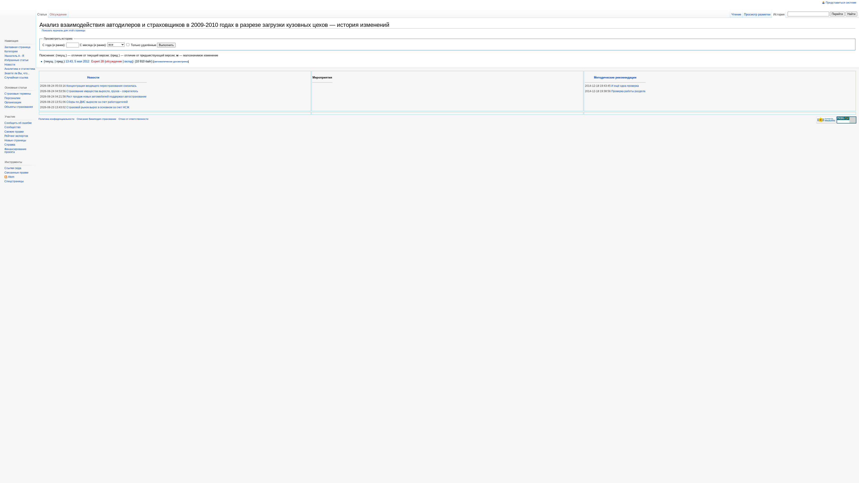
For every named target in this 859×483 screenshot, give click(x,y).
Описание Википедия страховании (96, 119)
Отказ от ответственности (133, 119)
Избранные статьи (16, 60)
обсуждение (114, 61)
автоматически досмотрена (171, 61)
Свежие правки (14, 131)
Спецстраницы (14, 181)
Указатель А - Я (14, 55)
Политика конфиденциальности (56, 119)
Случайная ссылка (16, 77)
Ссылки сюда (12, 168)
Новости (9, 64)
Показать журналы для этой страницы (63, 30)
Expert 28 (97, 61)
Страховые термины (17, 93)
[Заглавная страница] (19, 18)
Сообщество (12, 127)
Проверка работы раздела (628, 91)
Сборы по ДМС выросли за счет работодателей (97, 102)
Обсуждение (58, 14)
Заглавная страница (17, 47)
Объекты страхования (18, 106)
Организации (12, 102)
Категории (11, 51)
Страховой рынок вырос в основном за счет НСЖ (97, 107)
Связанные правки (16, 172)
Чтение (736, 14)
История (779, 14)
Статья (42, 14)
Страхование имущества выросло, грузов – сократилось (102, 91)
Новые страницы (15, 140)
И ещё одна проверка (625, 85)
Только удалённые (143, 45)
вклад (128, 61)
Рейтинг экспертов (16, 136)
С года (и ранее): (54, 45)
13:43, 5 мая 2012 (77, 61)
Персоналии (12, 98)
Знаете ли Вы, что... (17, 73)
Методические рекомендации (615, 77)
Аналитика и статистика (19, 68)
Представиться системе (841, 2)
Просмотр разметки (757, 14)
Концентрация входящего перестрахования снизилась (101, 85)
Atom (11, 176)
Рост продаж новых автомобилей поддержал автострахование (106, 96)
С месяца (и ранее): (93, 45)
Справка (9, 144)
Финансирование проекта (15, 151)
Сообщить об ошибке (18, 123)
